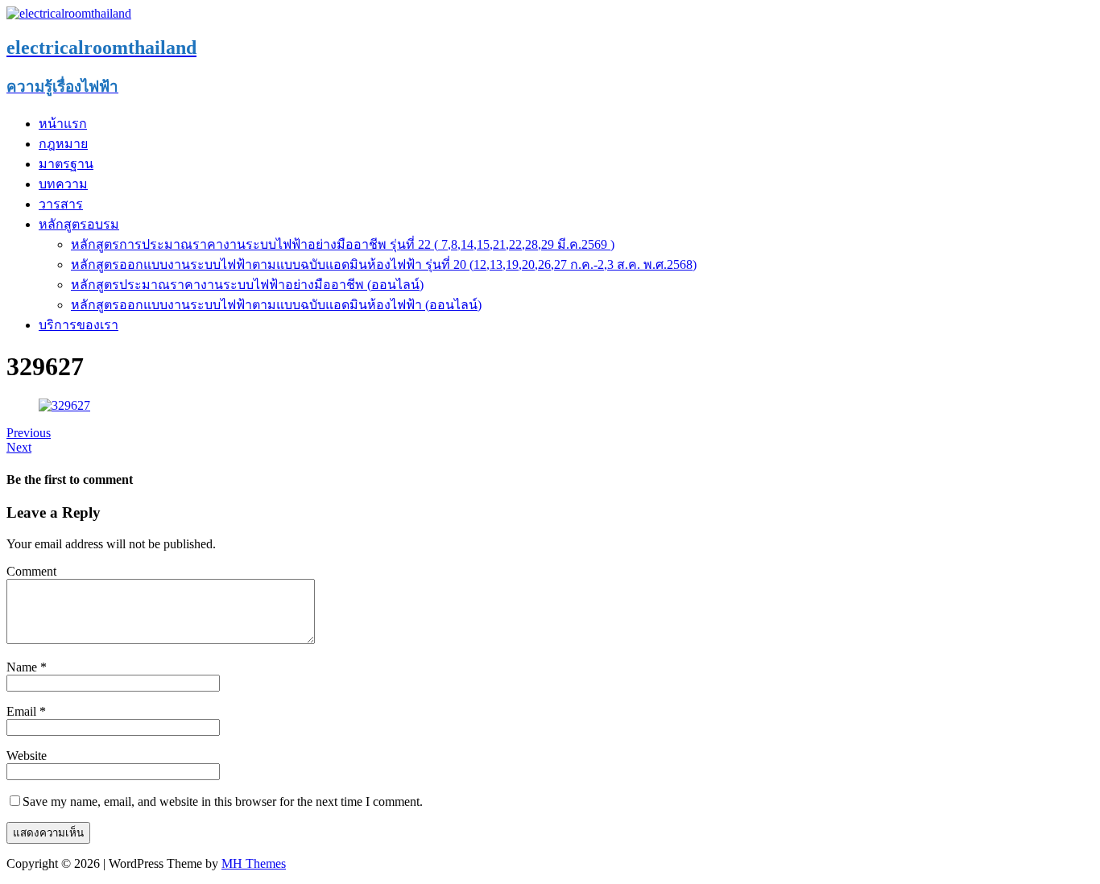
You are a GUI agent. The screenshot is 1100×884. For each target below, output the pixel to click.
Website (26, 755)
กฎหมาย (63, 144)
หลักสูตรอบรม (79, 224)
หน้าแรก (63, 123)
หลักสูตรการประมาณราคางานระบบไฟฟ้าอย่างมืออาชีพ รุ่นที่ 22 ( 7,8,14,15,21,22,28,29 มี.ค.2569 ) (342, 244)
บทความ (63, 184)
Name (23, 667)
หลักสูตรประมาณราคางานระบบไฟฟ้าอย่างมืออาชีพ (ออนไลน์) (247, 284)
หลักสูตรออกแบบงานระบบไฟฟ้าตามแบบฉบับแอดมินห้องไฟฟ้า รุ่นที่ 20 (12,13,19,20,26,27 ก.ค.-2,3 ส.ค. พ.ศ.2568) (384, 264)
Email (22, 711)
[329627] (64, 405)
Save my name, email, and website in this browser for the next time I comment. (223, 801)
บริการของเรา (78, 325)
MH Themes (253, 863)
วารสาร (61, 204)
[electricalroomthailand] (68, 13)
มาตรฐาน (66, 164)
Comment (31, 571)
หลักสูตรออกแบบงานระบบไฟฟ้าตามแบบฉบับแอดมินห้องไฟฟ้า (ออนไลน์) (276, 305)
